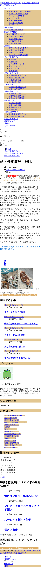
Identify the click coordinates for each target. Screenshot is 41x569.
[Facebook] (5, 259)
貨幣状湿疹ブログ (11, 443)
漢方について (10, 429)
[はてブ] (5, 263)
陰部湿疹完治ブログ (16, 34)
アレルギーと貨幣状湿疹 (18, 55)
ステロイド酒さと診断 (14, 335)
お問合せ (9, 564)
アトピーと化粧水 (16, 20)
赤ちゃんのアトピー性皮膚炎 (20, 11)
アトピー (7, 9)
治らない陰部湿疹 (16, 36)
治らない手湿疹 (15, 103)
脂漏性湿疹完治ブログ (17, 75)
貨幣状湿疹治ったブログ (18, 48)
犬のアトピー (14, 25)
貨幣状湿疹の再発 (16, 52)
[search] (22, 141)
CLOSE (4, 132)
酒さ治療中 (13, 62)
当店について (11, 559)
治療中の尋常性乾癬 (16, 116)
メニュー (9, 561)
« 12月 (2, 477)
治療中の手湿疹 (15, 105)
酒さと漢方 (13, 71)
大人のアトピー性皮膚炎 (18, 14)
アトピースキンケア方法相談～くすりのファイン (19, 548)
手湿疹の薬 (13, 110)
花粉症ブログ (9, 123)
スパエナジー (15, 180)
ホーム (8, 557)
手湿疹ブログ (9, 100)
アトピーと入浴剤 (16, 23)
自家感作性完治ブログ (17, 87)
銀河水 (6, 180)
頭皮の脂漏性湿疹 (16, 80)
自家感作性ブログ (11, 84)
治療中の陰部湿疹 (16, 39)
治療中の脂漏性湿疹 (16, 78)
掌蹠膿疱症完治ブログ (17, 94)
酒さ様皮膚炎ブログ (12, 57)
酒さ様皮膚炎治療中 (12, 351)
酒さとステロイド (16, 66)
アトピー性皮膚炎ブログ (14, 415)
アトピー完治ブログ (16, 16)
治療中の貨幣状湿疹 (16, 50)
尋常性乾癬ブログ (11, 112)
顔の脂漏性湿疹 (15, 82)
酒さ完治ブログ (15, 59)
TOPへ (8, 566)
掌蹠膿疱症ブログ (11, 91)
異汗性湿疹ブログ (11, 27)
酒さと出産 (11, 529)
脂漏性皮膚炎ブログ (12, 434)
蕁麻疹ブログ (9, 121)
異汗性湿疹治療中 (16, 30)
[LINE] (5, 265)
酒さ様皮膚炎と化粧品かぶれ (17, 358)
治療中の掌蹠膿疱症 (16, 96)
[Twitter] (5, 261)
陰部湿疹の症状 (15, 41)
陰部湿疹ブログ (10, 32)
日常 (7, 427)
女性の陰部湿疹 (15, 43)
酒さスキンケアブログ (17, 68)
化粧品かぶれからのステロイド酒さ (21, 323)
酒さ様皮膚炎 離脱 (12, 156)
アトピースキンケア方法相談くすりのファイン (18, 295)
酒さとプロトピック (16, 64)
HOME (8, 149)
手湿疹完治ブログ (16, 107)
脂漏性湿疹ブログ (11, 73)
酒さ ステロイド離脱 (14, 312)
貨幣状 (7, 46)
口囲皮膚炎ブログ (11, 119)
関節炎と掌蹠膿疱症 (16, 98)
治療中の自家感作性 (16, 89)
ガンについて (10, 418)
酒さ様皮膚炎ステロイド (14, 153)
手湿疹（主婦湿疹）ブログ (15, 422)
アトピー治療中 (15, 18)
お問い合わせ (9, 126)
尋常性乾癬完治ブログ (17, 114)
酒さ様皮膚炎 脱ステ (14, 346)
